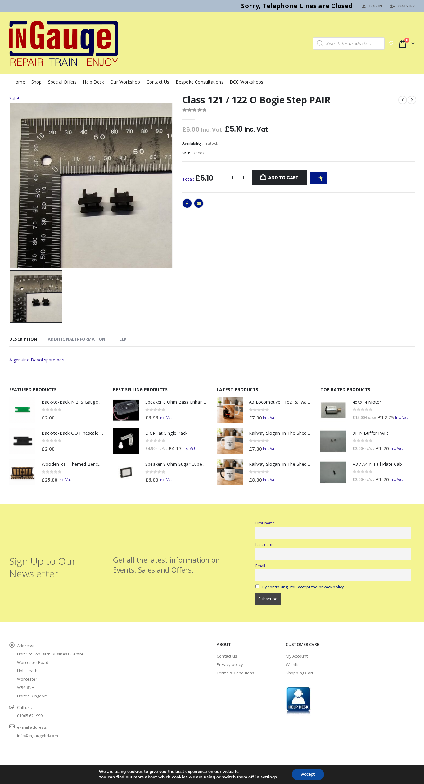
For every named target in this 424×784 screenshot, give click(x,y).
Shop (36, 82)
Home (18, 82)
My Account (297, 656)
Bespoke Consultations (199, 82)
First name (265, 523)
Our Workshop (125, 82)
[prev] (402, 100)
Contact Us (158, 82)
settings (268, 777)
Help (318, 178)
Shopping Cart (299, 673)
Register (406, 6)
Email (199, 203)
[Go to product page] (22, 410)
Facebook (187, 203)
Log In (375, 6)
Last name (265, 544)
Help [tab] (121, 339)
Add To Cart (283, 177)
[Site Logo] (63, 43)
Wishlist (293, 664)
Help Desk (93, 82)
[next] (412, 100)
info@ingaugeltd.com (37, 735)
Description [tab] (23, 339)
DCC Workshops (247, 82)
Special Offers (62, 82)
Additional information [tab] (76, 339)
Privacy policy (230, 664)
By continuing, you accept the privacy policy (303, 587)
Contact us (227, 656)
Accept (308, 774)
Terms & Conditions (236, 673)
